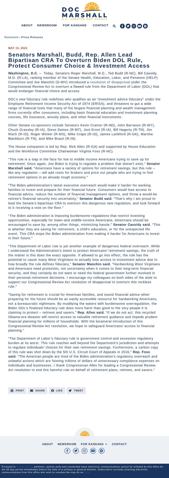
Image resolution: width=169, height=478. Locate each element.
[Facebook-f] (122, 26)
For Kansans (75, 25)
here (86, 472)
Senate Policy (24, 466)
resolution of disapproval (110, 82)
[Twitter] (128, 26)
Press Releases (32, 37)
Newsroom (47, 25)
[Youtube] (139, 26)
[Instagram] (134, 26)
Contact (100, 25)
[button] (114, 26)
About (27, 25)
